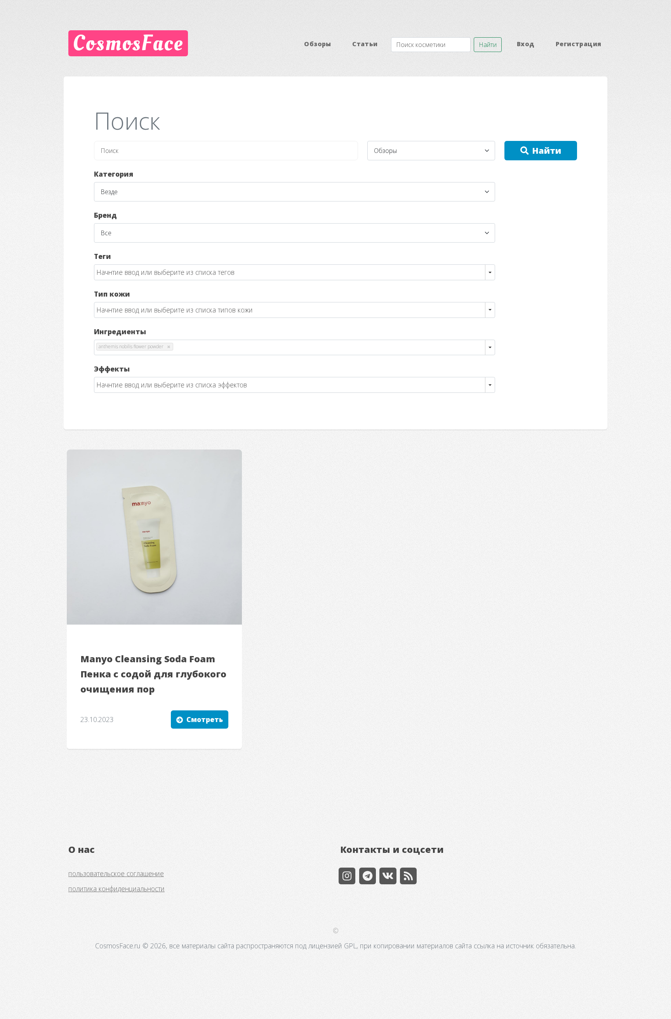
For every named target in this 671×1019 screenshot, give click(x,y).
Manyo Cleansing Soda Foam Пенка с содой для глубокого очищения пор (153, 674)
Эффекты (112, 368)
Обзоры (317, 44)
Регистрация (578, 44)
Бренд (105, 215)
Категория (113, 174)
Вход (526, 44)
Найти (488, 44)
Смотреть (204, 719)
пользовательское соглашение (116, 873)
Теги (102, 256)
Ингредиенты (120, 331)
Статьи (364, 44)
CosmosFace (128, 43)
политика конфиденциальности (116, 888)
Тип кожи (112, 294)
